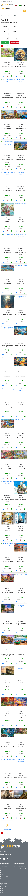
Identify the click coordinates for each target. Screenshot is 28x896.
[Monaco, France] (16, 169)
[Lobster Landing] (3, 416)
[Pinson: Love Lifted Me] (16, 694)
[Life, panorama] (3, 293)
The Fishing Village (7, 190)
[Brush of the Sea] (16, 386)
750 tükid (7, 95)
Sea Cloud (20, 530)
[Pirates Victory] (3, 818)
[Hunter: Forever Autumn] (3, 725)
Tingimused (3, 874)
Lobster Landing (7, 407)
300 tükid (20, 250)
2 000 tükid (20, 652)
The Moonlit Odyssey (20, 66)
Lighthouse (7, 530)
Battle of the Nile (7, 777)
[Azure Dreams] (3, 386)
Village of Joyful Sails (20, 345)
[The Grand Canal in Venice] (16, 138)
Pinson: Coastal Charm (7, 468)
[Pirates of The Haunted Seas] (16, 262)
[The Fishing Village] (3, 200)
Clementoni (20, 248)
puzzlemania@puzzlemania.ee (7, 852)
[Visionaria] (16, 756)
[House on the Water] (16, 478)
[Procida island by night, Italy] (16, 725)
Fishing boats (20, 654)
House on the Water (21, 468)
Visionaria (20, 746)
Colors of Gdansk (20, 561)
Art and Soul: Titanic (7, 97)
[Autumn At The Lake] (16, 324)
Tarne (1, 868)
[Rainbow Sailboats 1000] (16, 787)
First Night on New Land (7, 746)
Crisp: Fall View (21, 592)
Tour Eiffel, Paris (7, 623)
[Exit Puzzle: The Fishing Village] (3, 509)
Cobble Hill (20, 217)
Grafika (7, 186)
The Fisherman (7, 128)
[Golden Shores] (16, 293)
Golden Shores (20, 283)
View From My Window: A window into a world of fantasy (7, 161)
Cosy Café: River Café (7, 66)
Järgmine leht (7, 829)
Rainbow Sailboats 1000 (20, 777)
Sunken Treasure (20, 407)
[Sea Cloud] (16, 540)
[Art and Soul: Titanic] (3, 107)
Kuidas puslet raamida (5, 890)
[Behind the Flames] (3, 324)
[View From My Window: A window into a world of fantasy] (3, 169)
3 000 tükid (7, 281)
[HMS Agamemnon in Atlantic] (3, 694)
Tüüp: (14, 35)
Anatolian (20, 310)
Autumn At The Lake (20, 314)
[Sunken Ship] (3, 262)
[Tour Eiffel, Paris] (3, 633)
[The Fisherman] (3, 138)
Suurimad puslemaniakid (20, 868)
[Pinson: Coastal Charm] (3, 478)
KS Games (7, 526)
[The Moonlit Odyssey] (16, 76)
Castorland (20, 124)
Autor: (14, 31)
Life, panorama (7, 283)
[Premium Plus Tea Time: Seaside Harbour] (3, 664)
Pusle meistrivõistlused (5, 876)
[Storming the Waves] (16, 509)
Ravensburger (7, 62)
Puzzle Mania (4, 15)
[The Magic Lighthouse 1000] (16, 818)
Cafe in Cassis (20, 221)
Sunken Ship (7, 252)
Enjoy (20, 773)
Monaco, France (20, 159)
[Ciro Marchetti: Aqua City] (3, 571)
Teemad (11, 15)
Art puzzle (20, 279)
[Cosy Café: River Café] (3, 76)
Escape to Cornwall (21, 97)
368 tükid (7, 497)
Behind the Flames (7, 314)
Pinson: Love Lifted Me (21, 685)
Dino (20, 650)
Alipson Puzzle (7, 773)
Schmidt (7, 464)
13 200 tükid (21, 744)
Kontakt (2, 879)
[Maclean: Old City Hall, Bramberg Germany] (3, 602)
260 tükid (20, 343)
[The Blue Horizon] (16, 200)
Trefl (7, 650)
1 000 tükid (7, 64)
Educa (7, 279)
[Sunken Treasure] (16, 416)
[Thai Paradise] (16, 447)
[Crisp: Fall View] (16, 602)
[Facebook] (1, 859)
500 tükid (20, 95)
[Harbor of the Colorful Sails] (3, 355)
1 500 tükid (20, 312)
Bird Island (7, 221)
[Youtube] (4, 859)
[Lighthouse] (3, 540)
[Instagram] (7, 859)
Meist (1, 872)
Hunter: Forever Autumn (7, 716)
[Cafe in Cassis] (16, 231)
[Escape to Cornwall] (16, 107)
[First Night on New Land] (3, 756)
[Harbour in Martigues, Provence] (16, 633)
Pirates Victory (7, 808)
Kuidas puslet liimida (5, 888)
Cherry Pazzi (20, 62)
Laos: (14, 26)
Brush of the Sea (20, 376)
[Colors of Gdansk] (16, 571)
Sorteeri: (5, 26)
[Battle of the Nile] (3, 787)
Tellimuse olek (3, 866)
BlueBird (7, 402)
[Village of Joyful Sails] (16, 355)
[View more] (7, 56)
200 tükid (7, 250)
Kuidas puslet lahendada (6, 892)
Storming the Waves (20, 499)
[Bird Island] (3, 231)
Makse (2, 870)
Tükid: (4, 31)
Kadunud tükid (3, 886)
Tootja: (5, 35)
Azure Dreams (7, 376)
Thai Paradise (20, 437)
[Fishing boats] (16, 664)
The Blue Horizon (20, 190)
